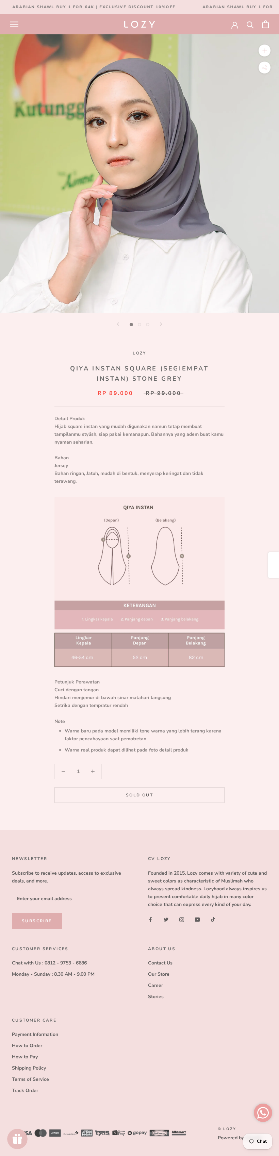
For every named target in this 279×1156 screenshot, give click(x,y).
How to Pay (25, 1057)
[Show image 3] (147, 324)
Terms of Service (30, 1079)
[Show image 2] (139, 324)
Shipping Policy (29, 1068)
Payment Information (35, 1034)
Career (155, 985)
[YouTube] (197, 919)
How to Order (27, 1045)
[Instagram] (181, 919)
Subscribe (37, 921)
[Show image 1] (131, 324)
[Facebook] (150, 919)
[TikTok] (213, 919)
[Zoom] (264, 50)
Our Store (158, 974)
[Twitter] (166, 919)
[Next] (161, 324)
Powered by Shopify (240, 1138)
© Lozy (227, 1129)
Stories (156, 996)
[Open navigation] (14, 24)
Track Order (25, 1090)
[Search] (250, 24)
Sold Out (139, 795)
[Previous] (118, 324)
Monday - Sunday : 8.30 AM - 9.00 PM (53, 974)
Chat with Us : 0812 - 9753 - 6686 (49, 963)
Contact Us (160, 963)
